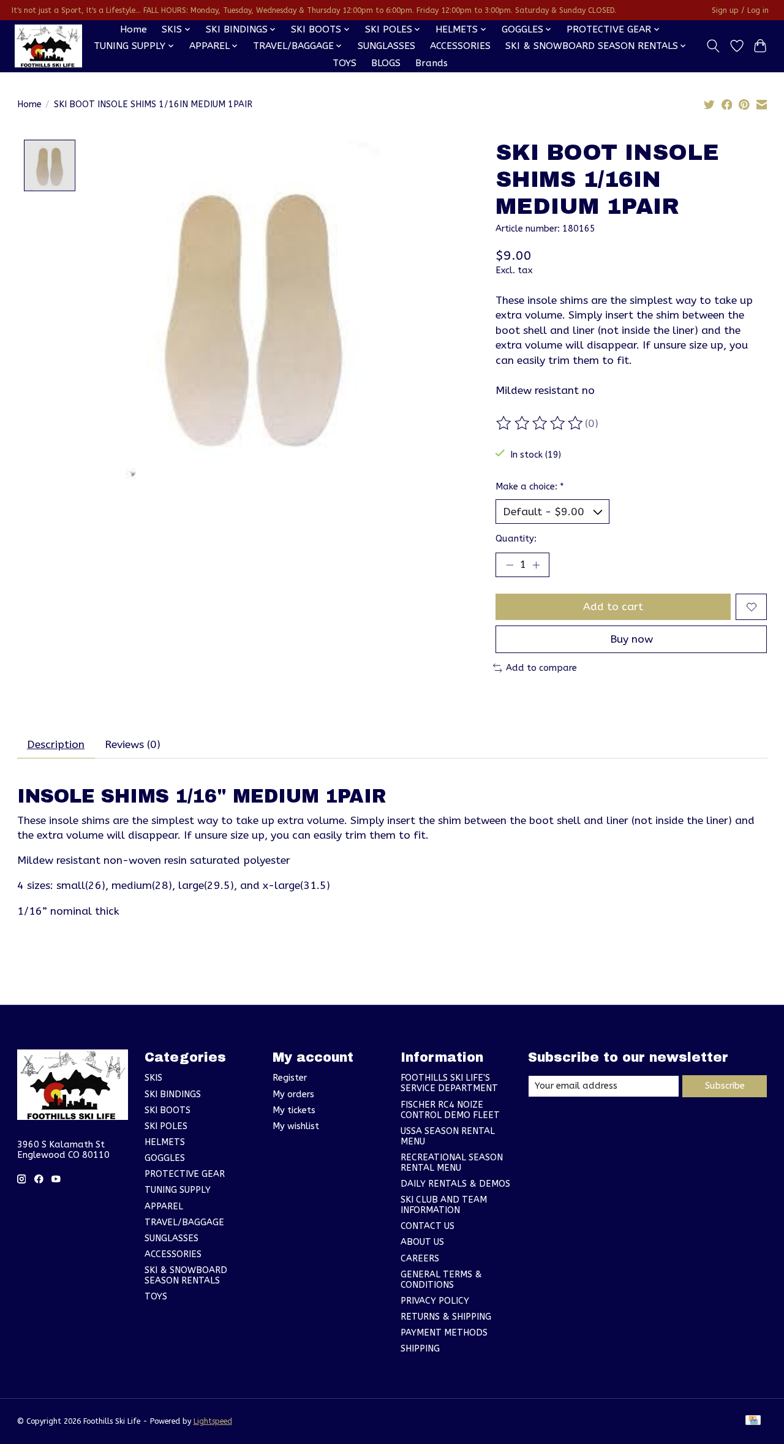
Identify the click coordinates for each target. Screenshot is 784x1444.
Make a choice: (530, 487)
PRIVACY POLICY (435, 1301)
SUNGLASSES (386, 45)
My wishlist (296, 1126)
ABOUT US (422, 1242)
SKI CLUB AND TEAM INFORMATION (444, 1205)
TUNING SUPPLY (178, 1190)
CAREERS (420, 1258)
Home (133, 29)
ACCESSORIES (460, 45)
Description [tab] (56, 744)
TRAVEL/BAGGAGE (184, 1222)
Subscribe (725, 1086)
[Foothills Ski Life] (48, 46)
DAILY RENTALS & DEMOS (455, 1184)
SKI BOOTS (167, 1110)
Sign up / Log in (740, 10)
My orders (293, 1094)
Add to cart (613, 606)
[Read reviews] (540, 423)
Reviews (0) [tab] (132, 744)
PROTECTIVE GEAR (185, 1174)
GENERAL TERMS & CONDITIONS (441, 1279)
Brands (431, 63)
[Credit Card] (753, 1421)
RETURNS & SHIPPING (446, 1317)
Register (290, 1078)
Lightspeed (213, 1421)
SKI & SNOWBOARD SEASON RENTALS (186, 1275)
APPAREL (164, 1206)
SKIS (153, 1078)
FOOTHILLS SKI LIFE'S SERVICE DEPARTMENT (449, 1083)
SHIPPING (420, 1349)
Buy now (631, 639)
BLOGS (386, 63)
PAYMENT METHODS (444, 1333)
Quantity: (516, 539)
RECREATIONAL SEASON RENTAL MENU (452, 1162)
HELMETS (165, 1142)
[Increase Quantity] (536, 564)
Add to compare (541, 668)
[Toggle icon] (713, 46)
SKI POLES (166, 1126)
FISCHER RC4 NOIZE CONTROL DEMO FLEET (450, 1110)
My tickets (294, 1110)
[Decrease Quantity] (509, 564)
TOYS (344, 63)
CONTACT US (427, 1226)
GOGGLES (165, 1158)
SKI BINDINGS (173, 1094)
